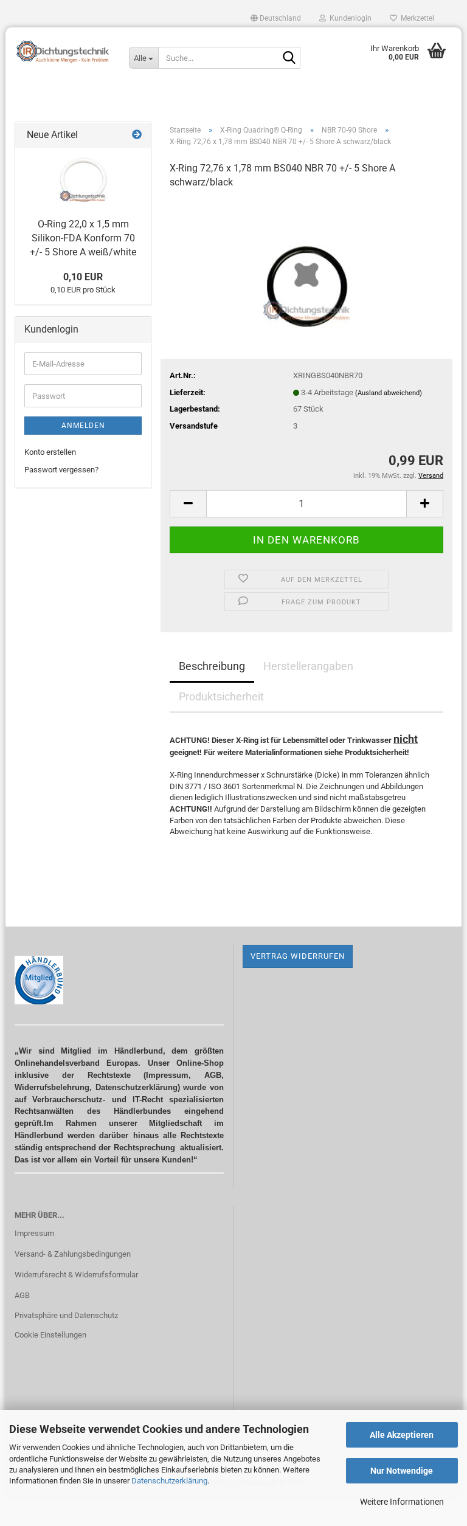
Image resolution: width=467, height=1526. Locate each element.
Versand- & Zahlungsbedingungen (73, 1253)
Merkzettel (415, 18)
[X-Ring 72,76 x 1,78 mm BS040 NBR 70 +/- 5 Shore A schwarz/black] (307, 265)
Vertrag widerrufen (298, 956)
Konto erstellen (50, 452)
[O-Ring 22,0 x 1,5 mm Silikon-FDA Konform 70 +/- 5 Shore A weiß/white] (83, 180)
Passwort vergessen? (61, 469)
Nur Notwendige (401, 1471)
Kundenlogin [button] (349, 18)
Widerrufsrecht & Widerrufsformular (76, 1274)
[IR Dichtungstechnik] (63, 51)
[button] (275, 18)
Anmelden (83, 425)
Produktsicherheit (221, 696)
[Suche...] (288, 58)
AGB (22, 1295)
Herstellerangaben (308, 666)
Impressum (34, 1233)
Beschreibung (212, 666)
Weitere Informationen (402, 1502)
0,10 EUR (83, 277)
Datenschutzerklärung (169, 1480)
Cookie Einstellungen (50, 1334)
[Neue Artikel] (137, 135)
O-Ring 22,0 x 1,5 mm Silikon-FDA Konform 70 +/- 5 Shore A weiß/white (83, 238)
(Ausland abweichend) (388, 393)
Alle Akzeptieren (402, 1435)
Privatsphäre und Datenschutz (66, 1315)
